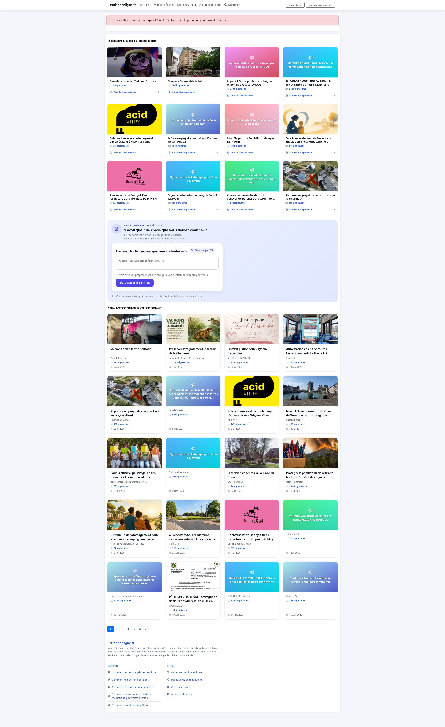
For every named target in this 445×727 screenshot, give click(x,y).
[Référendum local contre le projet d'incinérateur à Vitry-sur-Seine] (134, 130)
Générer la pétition (137, 283)
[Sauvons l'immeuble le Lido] (193, 71)
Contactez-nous (187, 4)
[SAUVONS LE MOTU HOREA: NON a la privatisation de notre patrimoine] (310, 73)
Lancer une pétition (320, 4)
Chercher (234, 4)
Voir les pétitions (164, 4)
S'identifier (295, 4)
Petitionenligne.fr (122, 5)
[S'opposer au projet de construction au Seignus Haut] (310, 187)
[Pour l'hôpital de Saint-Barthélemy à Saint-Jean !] (252, 130)
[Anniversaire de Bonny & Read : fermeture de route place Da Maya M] (134, 187)
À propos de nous (210, 4)
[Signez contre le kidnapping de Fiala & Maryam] (193, 187)
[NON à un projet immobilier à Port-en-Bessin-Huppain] (193, 130)
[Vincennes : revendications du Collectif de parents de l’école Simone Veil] (252, 187)
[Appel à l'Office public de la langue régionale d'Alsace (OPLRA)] (252, 73)
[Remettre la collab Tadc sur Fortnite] (134, 71)
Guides (112, 666)
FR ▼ (146, 4)
